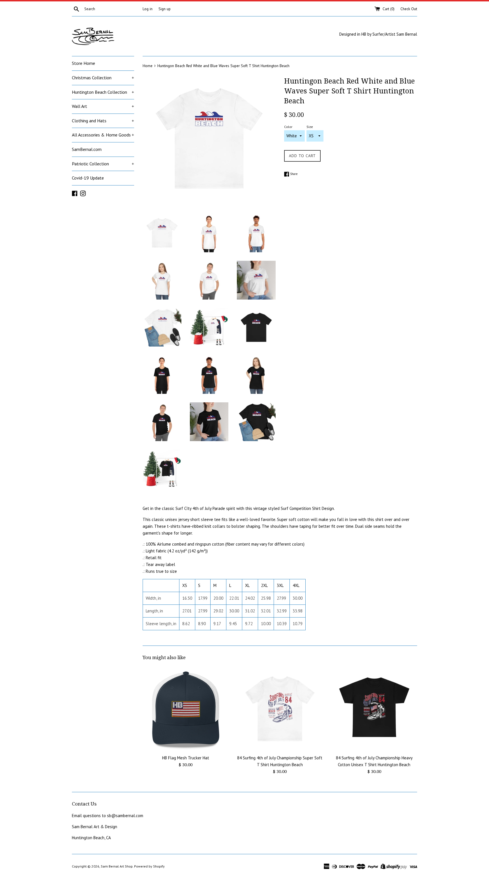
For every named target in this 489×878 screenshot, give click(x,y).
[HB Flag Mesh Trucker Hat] (185, 709)
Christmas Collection (103, 77)
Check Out (408, 8)
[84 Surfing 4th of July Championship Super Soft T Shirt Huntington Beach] (280, 709)
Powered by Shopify (149, 866)
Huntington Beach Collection (103, 92)
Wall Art (103, 106)
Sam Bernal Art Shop (117, 866)
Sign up (164, 8)
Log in (148, 8)
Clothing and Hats (103, 120)
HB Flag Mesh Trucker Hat (185, 757)
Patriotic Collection (103, 163)
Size (309, 127)
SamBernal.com (87, 149)
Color (288, 127)
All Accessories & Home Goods (103, 135)
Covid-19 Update (88, 178)
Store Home (83, 63)
